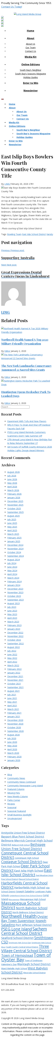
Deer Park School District (25, 868)
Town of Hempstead (17, 955)
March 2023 (13, 621)
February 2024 (14, 581)
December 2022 (15, 632)
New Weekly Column (17, 796)
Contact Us (30, 51)
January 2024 (13, 585)
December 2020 (15, 720)
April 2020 (12, 749)
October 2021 (14, 683)
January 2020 (13, 760)
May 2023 (12, 614)
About (30, 38)
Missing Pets (13, 792)
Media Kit (31, 57)
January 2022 (13, 672)
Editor (7, 351)
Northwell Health (19, 916)
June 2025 (12, 523)
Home (30, 30)
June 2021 (12, 698)
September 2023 (15, 599)
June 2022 (12, 654)
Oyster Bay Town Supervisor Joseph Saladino (24, 920)
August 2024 (13, 559)
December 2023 (15, 588)
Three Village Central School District (26, 948)
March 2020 (13, 753)
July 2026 (11, 475)
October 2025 (14, 508)
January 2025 (13, 541)
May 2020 (12, 745)
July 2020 (11, 738)
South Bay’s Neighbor (30, 70)
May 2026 (12, 483)
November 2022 (15, 636)
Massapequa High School (33, 899)
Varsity (49, 234)
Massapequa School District (20, 905)
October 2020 (14, 727)
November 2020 (15, 723)
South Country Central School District (22, 947)
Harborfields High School (29, 887)
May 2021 (12, 701)
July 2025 (11, 519)
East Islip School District (34, 234)
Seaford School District (17, 938)
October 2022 (14, 639)
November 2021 (15, 680)
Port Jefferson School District (34, 925)
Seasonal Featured (16, 811)
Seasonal (11, 807)
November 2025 (15, 504)
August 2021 (13, 691)
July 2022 (11, 650)
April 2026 (12, 486)
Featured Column (15, 789)
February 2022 (14, 669)
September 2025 (15, 512)
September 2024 (15, 556)
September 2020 (15, 731)
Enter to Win (30, 83)
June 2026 (12, 479)
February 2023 (14, 625)
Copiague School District (21, 861)
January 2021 (13, 716)
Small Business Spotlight (19, 814)
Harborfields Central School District (24, 885)
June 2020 (12, 742)
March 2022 (13, 665)
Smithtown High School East (20, 943)
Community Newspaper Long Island (25, 785)
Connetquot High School (27, 857)
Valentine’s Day (9, 964)
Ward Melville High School (14, 968)
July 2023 (11, 607)
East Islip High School (28, 871)
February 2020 (14, 756)
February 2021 (14, 712)
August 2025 (13, 515)
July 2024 (11, 563)
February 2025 (14, 537)
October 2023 (14, 596)
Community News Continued (21, 781)
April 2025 (12, 530)
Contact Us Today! (11, 6)
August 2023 (13, 603)
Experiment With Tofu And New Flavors (26, 421)
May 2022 (12, 658)
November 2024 (15, 548)
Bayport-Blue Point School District (22, 836)
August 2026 (13, 472)
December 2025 (15, 501)
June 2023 (12, 610)
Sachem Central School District (24, 931)
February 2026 (14, 493)
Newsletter (31, 90)
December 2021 (15, 676)
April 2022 (12, 661)
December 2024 (15, 545)
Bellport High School (21, 845)
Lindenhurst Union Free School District (26, 895)
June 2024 (12, 566)
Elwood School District (29, 879)
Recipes (11, 803)
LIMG (7, 183)
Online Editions (30, 64)
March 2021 (13, 709)
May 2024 (12, 570)
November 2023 (15, 592)
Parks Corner (13, 800)
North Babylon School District (24, 910)
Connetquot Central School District (24, 855)
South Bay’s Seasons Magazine (30, 73)
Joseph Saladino (25, 891)
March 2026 (13, 490)
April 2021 (12, 705)
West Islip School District (34, 972)
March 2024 (13, 577)
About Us (30, 43)
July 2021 (11, 694)
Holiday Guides (30, 77)
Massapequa (14, 899)
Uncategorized (14, 818)
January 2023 (13, 628)
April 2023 (12, 618)
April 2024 (12, 574)
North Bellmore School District (28, 912)
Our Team (31, 47)
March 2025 (13, 534)
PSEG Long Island (16, 928)
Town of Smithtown (33, 960)
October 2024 (14, 552)
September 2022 (15, 643)
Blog (9, 774)
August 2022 (13, 647)
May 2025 (12, 526)
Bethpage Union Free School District (23, 846)
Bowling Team (14, 234)
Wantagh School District (34, 964)
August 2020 (13, 734)
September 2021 (15, 687)
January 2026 (13, 497)
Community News (16, 778)
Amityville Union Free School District (23, 832)
